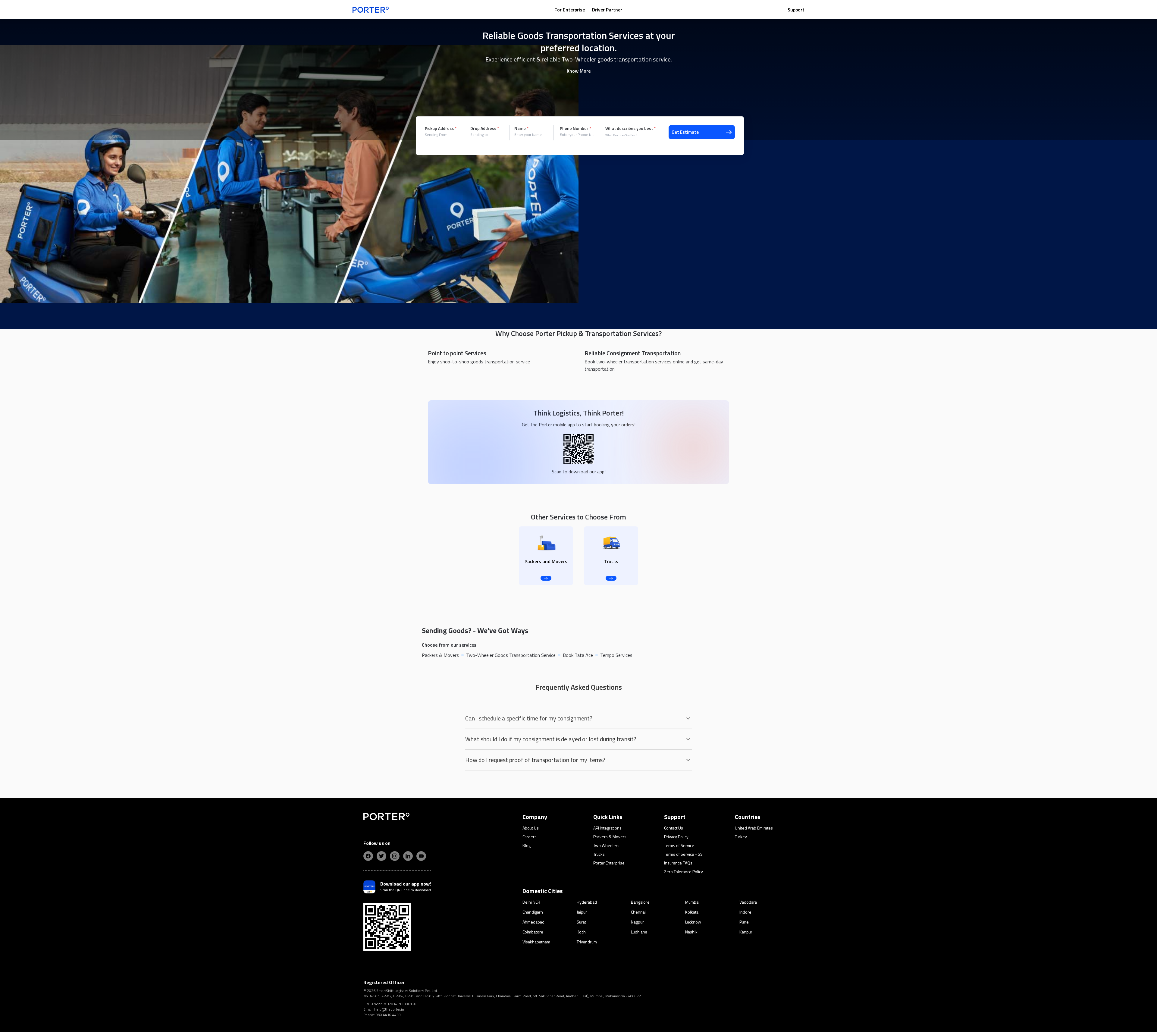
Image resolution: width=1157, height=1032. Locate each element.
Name (521, 128)
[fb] (368, 856)
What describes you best (630, 128)
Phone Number (575, 128)
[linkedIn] (408, 856)
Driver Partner (607, 9)
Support (796, 9)
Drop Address (484, 128)
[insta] (395, 856)
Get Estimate (685, 132)
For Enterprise (569, 9)
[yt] (421, 856)
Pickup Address (440, 128)
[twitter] (381, 856)
